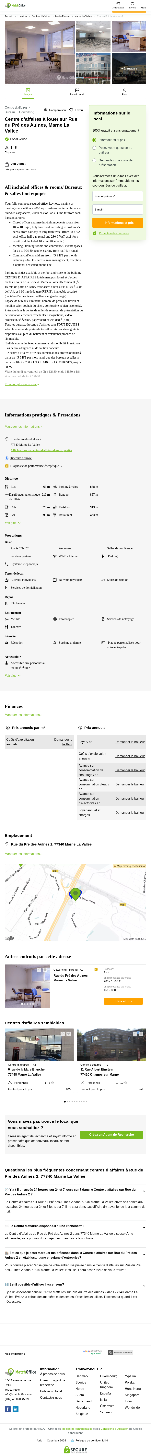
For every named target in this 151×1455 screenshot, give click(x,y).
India (128, 1401)
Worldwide (132, 1407)
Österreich (107, 1406)
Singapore (132, 1395)
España (105, 1393)
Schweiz (106, 1412)
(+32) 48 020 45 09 (17, 1399)
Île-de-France (62, 16)
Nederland (83, 1407)
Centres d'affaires (41, 16)
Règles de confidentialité (77, 1428)
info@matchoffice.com (18, 1394)
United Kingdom (106, 1385)
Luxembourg (109, 1376)
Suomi (80, 1395)
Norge (80, 1388)
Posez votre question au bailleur (115, 150)
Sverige (81, 1382)
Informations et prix (112, 140)
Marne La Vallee (83, 16)
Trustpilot (94, 248)
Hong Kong (133, 1388)
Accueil (9, 16)
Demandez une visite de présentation (116, 163)
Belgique (82, 1414)
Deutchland (84, 1401)
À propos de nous (52, 1374)
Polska (129, 1382)
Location (22, 16)
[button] (38, 970)
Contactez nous (51, 1397)
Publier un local (51, 1391)
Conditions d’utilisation (114, 1428)
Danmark (82, 1376)
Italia (103, 1399)
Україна (130, 1376)
